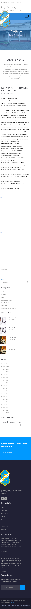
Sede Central (4, 513)
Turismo (3, 520)
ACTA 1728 (12, 317)
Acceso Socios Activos (8, 10)
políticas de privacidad (23, 605)
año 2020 (5, 380)
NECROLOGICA (13, 347)
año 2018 (5, 385)
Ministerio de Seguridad (8, 308)
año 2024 (5, 369)
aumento (4, 422)
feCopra (4, 306)
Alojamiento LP (5, 526)
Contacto (3, 529)
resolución (12, 422)
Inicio (11, 35)
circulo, (18, 270)
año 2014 (5, 396)
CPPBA (12, 602)
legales (4, 605)
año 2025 (5, 366)
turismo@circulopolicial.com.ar (11, 6)
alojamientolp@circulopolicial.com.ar (13, 8)
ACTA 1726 (12, 337)
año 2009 (5, 410)
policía (19, 422)
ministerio (4, 425)
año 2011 (5, 405)
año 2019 (5, 383)
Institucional (4, 510)
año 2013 (5, 399)
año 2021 (5, 377)
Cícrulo (3, 295)
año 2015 (5, 394)
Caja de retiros (6, 303)
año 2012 (5, 402)
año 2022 (5, 374)
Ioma (2, 297)
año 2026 (5, 364)
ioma (11, 425)
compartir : (4, 269)
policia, (22, 270)
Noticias (3, 523)
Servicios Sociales (6, 300)
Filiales (3, 516)
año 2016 (5, 391)
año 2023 (5, 372)
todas (3, 292)
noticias (19, 35)
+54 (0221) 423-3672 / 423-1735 (12, 2)
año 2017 (5, 388)
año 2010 (5, 407)
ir (22, 587)
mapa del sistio (12, 605)
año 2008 (5, 413)
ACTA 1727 (12, 327)
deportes (17, 425)
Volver (2, 279)
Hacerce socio (7, 452)
